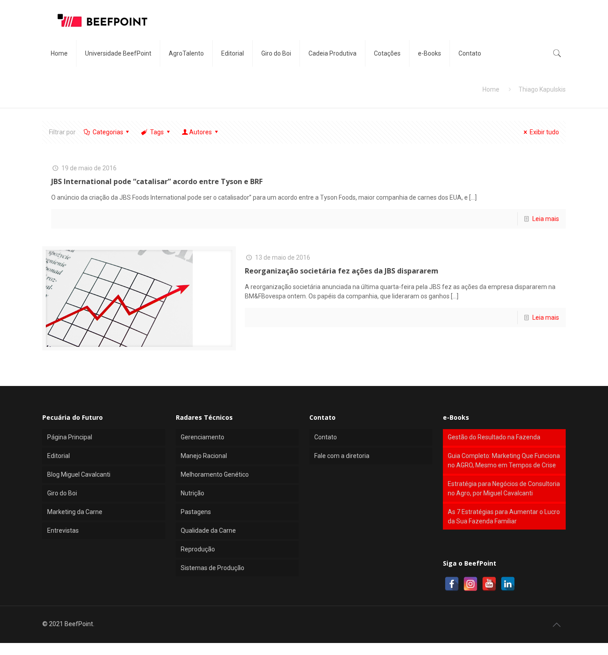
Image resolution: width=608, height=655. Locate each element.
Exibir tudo (544, 132)
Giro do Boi (62, 493)
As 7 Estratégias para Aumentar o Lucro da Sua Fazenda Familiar (504, 516)
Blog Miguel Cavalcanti (78, 474)
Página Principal (69, 437)
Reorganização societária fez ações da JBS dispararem (341, 271)
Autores (200, 132)
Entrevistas (63, 530)
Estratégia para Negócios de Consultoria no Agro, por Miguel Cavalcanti (504, 488)
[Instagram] (470, 584)
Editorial (58, 455)
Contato (325, 437)
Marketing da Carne (74, 511)
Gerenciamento (202, 437)
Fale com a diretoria (341, 455)
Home (490, 89)
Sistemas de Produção (212, 567)
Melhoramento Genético (215, 474)
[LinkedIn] (508, 584)
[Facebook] (452, 584)
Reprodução (198, 549)
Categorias (108, 132)
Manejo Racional (204, 455)
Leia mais (545, 218)
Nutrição (192, 493)
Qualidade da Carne (208, 530)
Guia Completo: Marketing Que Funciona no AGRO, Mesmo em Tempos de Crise (504, 460)
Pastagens (196, 511)
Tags (157, 132)
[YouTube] (489, 584)
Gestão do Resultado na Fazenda (494, 437)
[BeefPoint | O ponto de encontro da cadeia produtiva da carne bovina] (102, 20)
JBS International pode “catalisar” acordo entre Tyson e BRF (157, 181)
